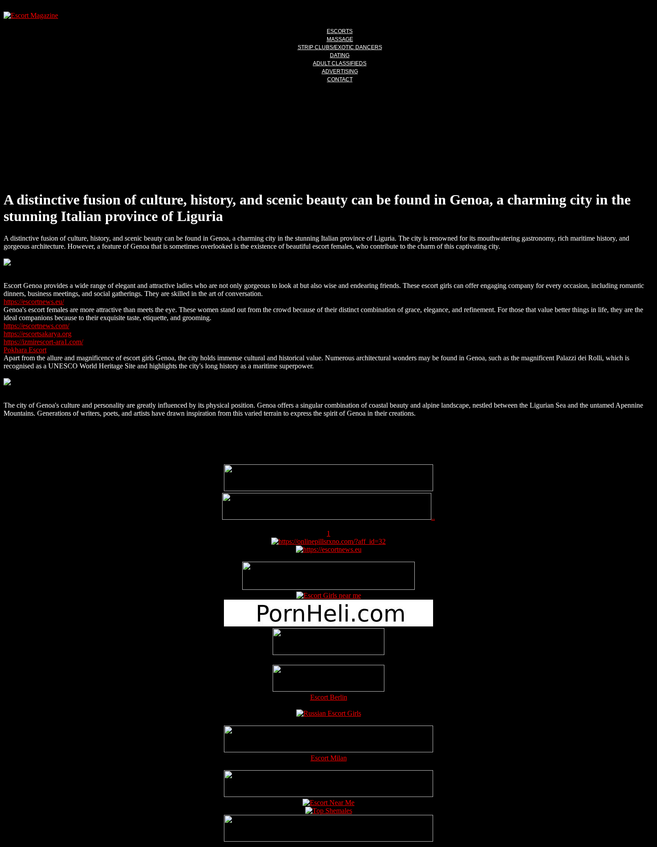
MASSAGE (340, 39)
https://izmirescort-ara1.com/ (43, 342)
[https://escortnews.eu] (329, 549)
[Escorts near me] (328, 595)
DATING (340, 55)
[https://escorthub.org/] (328, 642)
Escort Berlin (328, 697)
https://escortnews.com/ (36, 326)
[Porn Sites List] (328, 624)
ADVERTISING (340, 71)
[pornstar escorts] (326, 517)
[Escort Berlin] (328, 679)
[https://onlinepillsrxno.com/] (328, 541)
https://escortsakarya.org (38, 334)
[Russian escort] (328, 713)
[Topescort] (328, 794)
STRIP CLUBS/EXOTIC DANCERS (340, 47)
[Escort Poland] (328, 488)
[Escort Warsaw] (328, 839)
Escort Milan (329, 758)
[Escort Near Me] (328, 802)
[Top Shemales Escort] (328, 810)
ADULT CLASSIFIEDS (339, 63)
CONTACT (340, 79)
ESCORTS (340, 31)
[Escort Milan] (328, 750)
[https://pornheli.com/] (328, 587)
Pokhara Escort (25, 350)
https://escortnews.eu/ (34, 301)
